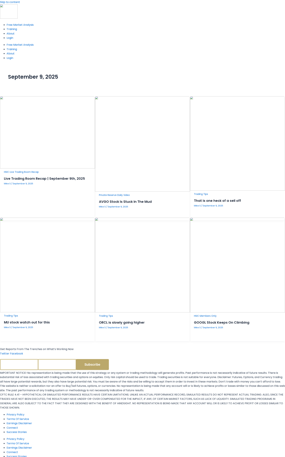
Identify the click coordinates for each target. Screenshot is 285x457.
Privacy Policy (15, 414)
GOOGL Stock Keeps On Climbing (221, 322)
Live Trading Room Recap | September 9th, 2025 (44, 178)
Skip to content (10, 2)
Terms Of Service (18, 419)
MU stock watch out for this (27, 322)
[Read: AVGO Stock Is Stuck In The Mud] (142, 191)
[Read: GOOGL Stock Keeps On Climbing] (237, 311)
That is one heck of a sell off (217, 200)
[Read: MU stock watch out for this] (47, 311)
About (11, 33)
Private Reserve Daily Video (114, 195)
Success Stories (17, 432)
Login (10, 38)
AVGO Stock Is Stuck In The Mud (125, 201)
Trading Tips (201, 194)
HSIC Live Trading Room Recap (21, 172)
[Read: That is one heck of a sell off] (237, 190)
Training (12, 29)
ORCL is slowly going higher (122, 322)
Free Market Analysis (20, 25)
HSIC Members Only (205, 316)
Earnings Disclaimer (19, 423)
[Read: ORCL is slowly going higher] (142, 311)
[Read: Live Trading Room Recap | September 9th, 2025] (47, 167)
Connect (12, 428)
